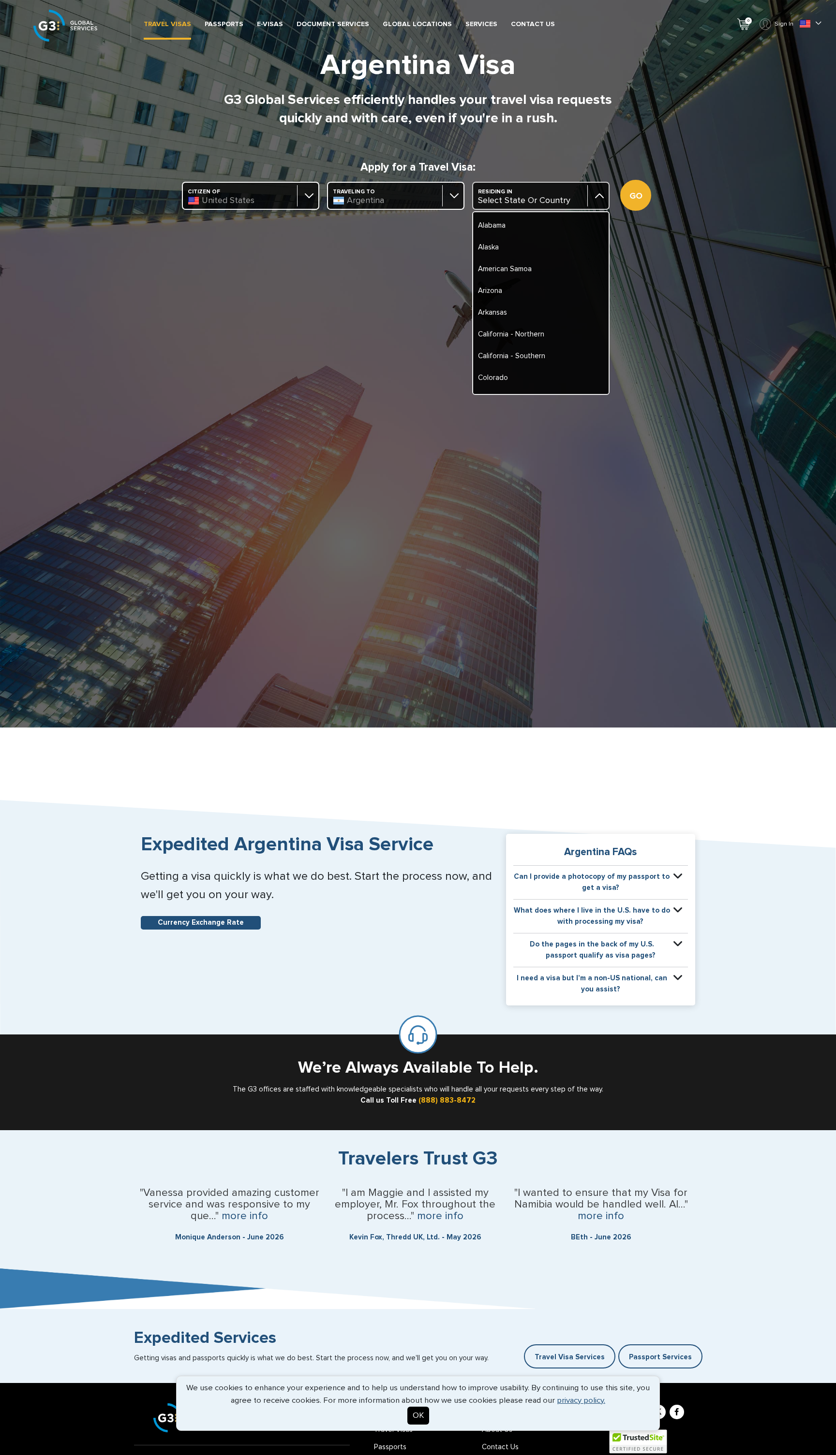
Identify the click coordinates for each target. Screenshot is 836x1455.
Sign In (784, 24)
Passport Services (660, 1357)
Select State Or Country (524, 200)
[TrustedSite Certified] (638, 1441)
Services (481, 24)
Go (635, 196)
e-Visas (270, 24)
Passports (224, 24)
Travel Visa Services (570, 1357)
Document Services (333, 24)
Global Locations (417, 24)
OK (418, 1415)
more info (245, 1216)
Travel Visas (167, 24)
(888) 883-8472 (447, 1100)
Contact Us (533, 24)
